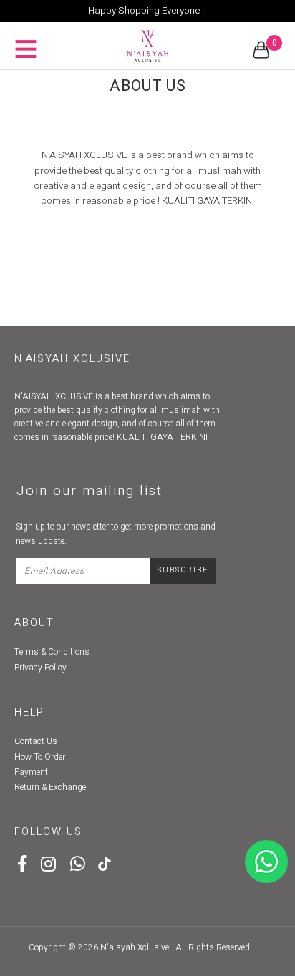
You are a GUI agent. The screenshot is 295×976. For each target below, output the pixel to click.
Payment (31, 772)
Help (29, 712)
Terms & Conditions (52, 651)
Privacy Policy (40, 667)
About (34, 622)
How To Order (39, 757)
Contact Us (35, 741)
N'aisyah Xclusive (134, 947)
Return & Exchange (50, 787)
